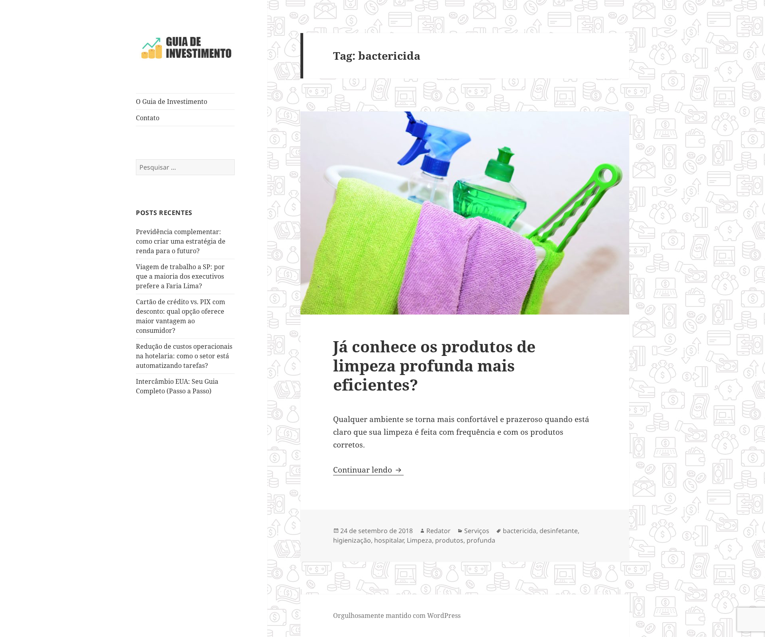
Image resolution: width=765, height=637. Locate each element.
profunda (481, 540)
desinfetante (558, 530)
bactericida (519, 530)
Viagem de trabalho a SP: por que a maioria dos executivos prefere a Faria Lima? (180, 276)
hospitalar (389, 540)
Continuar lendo (368, 470)
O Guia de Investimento (171, 101)
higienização (352, 540)
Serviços (476, 530)
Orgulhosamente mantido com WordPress (397, 615)
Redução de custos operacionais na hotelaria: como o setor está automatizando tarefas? (184, 356)
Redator (438, 530)
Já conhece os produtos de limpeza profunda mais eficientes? (434, 365)
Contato (147, 117)
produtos (449, 540)
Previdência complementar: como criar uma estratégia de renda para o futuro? (181, 241)
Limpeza (419, 540)
